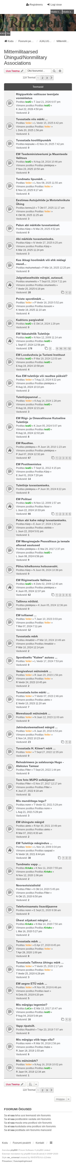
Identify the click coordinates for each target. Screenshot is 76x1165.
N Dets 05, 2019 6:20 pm (29, 994)
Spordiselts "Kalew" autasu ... (36, 657)
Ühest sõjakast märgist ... (33, 920)
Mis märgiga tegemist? (31, 1004)
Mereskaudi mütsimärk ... (33, 713)
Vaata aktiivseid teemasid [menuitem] (68, 11)
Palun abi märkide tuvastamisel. (38, 225)
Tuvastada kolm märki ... (32, 692)
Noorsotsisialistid (28, 885)
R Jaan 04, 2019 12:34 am (30, 1071)
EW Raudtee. (25, 443)
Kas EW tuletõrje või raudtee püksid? (41, 376)
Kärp (28, 229)
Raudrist (30, 1029)
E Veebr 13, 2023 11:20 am (31, 703)
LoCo (28, 1008)
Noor (47, 506)
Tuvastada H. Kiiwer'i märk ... (36, 748)
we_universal (13, 1157)
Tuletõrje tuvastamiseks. (33, 485)
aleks (47, 699)
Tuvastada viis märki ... (32, 119)
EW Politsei (24, 499)
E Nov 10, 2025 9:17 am (29, 190)
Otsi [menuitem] (8, 33)
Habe (47, 1047)
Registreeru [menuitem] (36, 4)
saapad (48, 850)
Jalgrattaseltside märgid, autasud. (39, 277)
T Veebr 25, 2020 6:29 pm (30, 973)
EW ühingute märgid (30, 822)
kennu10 (30, 207)
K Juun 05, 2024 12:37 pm (30, 591)
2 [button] (42, 78)
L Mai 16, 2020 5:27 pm (29, 931)
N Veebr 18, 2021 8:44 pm (30, 854)
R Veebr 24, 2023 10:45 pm (31, 682)
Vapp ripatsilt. (25, 1025)
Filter (28, 769)
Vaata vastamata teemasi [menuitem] (56, 11)
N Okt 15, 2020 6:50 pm (29, 896)
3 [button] (47, 78)
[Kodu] (38, 22)
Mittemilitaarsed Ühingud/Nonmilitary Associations (25, 57)
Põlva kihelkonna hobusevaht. (37, 566)
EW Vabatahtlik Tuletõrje (33, 333)
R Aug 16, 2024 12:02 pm (30, 433)
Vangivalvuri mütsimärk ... (33, 671)
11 (65, 348)
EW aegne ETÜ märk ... (31, 983)
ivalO (28, 101)
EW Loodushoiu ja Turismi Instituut (40, 354)
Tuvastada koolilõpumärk (33, 140)
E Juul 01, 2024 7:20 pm (29, 475)
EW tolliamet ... (26, 615)
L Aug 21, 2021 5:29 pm (29, 812)
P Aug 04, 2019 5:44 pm (29, 1015)
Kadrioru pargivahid (30, 319)
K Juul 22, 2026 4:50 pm (29, 109)
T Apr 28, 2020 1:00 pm (29, 952)
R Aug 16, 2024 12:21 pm (30, 408)
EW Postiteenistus (28, 464)
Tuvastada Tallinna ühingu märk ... (40, 962)
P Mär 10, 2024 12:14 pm (30, 647)
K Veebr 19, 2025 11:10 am (31, 310)
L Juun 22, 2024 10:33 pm (30, 510)
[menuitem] (7, 1161)
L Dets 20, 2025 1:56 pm (29, 130)
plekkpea (49, 165)
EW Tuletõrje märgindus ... (34, 843)
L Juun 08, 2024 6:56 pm (29, 556)
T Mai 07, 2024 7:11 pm (29, 626)
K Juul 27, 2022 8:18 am (29, 791)
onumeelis (31, 281)
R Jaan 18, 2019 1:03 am (30, 1050)
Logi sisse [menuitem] (56, 4)
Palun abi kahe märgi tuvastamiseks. (41, 520)
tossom (48, 306)
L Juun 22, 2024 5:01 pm (29, 531)
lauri (46, 991)
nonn (28, 804)
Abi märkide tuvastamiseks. (35, 239)
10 (61, 348)
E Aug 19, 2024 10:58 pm (30, 366)
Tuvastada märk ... (28, 941)
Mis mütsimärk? (27, 1060)
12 (69, 348)
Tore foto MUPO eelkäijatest (35, 779)
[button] (51, 77)
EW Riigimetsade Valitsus (33, 580)
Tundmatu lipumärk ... (31, 179)
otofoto (48, 527)
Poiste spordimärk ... (30, 298)
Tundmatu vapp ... (28, 864)
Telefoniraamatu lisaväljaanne (36, 906)
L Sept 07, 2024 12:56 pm (30, 344)
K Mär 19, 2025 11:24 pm (30, 250)
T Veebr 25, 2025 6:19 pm (30, 288)
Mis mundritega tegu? (31, 801)
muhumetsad (32, 267)
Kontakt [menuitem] (40, 1142)
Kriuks (29, 868)
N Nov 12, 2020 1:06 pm (29, 875)
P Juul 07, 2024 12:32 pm (30, 454)
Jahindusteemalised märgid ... (37, 727)
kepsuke (30, 144)
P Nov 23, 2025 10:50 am (30, 169)
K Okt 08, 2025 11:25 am (29, 215)
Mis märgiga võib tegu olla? (35, 1039)
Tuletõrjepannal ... (28, 397)
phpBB (14, 1150)
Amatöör (30, 640)
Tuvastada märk (27, 636)
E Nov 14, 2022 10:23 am (30, 738)
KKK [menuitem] (2, 33)
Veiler (28, 123)
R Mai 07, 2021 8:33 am (29, 833)
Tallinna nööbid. (27, 601)
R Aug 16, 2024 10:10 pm (30, 387)
